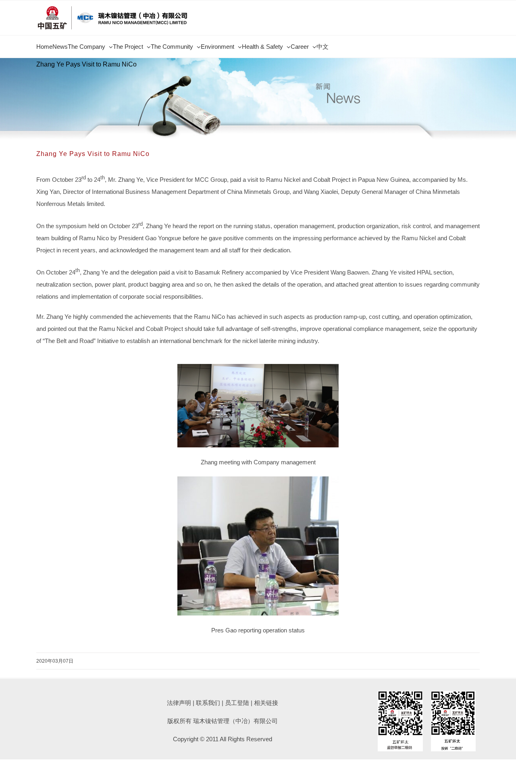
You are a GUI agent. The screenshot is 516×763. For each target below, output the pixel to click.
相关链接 (266, 702)
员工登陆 (237, 702)
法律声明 (179, 702)
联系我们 (208, 702)
